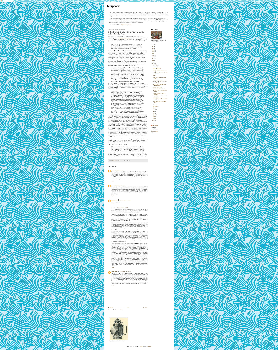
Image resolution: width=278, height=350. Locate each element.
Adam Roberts (114, 200)
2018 (153, 56)
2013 (153, 120)
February (155, 116)
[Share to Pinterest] (129, 160)
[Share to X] (126, 160)
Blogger (149, 346)
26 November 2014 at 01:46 (125, 271)
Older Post (145, 307)
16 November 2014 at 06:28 (118, 185)
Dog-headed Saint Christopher (159, 88)
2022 (153, 50)
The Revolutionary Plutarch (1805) (159, 80)
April (154, 113)
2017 (153, 58)
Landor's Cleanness (157, 68)
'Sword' (154, 75)
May (154, 111)
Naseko (141, 346)
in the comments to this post (124, 38)
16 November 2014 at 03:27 (118, 170)
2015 (153, 62)
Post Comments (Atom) (117, 309)
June (154, 109)
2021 (153, 51)
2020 (153, 53)
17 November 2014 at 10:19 (122, 207)
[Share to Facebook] (127, 160)
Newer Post (110, 307)
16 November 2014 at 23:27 (125, 200)
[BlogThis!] (125, 160)
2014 (153, 63)
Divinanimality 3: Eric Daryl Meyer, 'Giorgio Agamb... (159, 85)
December (155, 65)
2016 (153, 60)
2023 (153, 48)
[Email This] (123, 160)
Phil (112, 170)
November (155, 66)
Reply (112, 180)
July (154, 108)
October (154, 104)
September (155, 106)
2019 (153, 55)
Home (128, 307)
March (154, 114)
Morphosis (113, 6)
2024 (153, 46)
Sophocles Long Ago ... (157, 87)
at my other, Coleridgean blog (126, 24)
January (154, 118)
